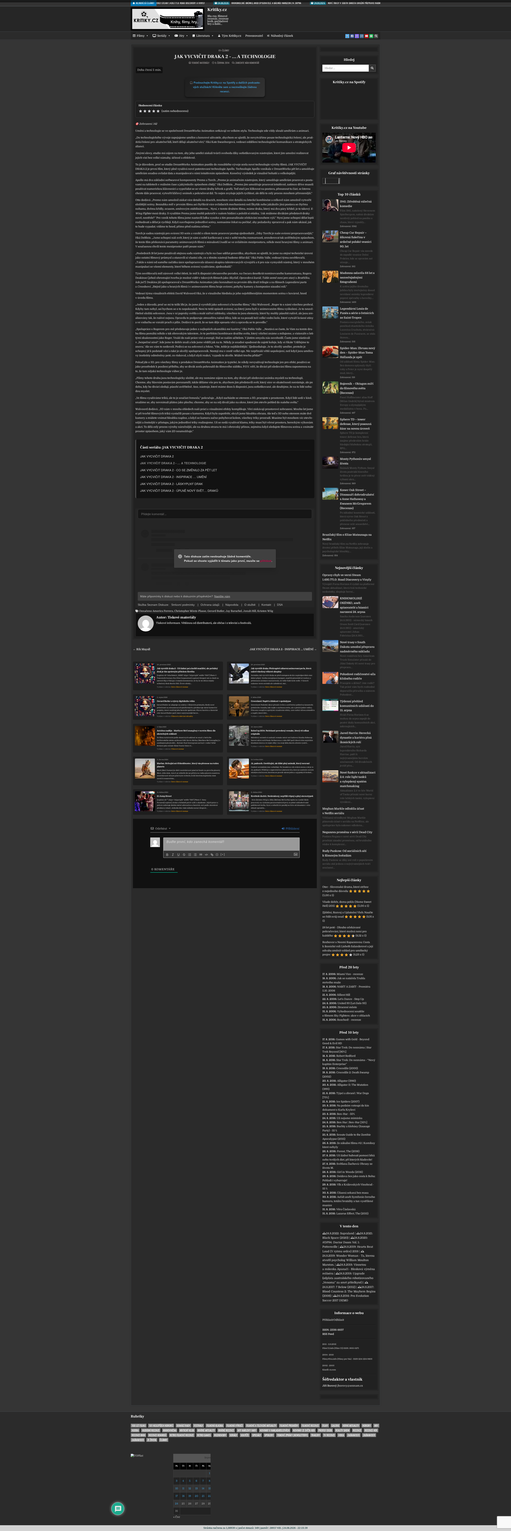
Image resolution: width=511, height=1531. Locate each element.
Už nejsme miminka (349, 1118)
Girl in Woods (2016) (350, 1171)
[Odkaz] (212, 854)
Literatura (203, 35)
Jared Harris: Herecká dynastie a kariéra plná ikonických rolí (356, 737)
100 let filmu (139, 1425)
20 (196, 1495)
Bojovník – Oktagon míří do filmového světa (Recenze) (356, 388)
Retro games (204, 1435)
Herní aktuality (351, 1425)
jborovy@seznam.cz (350, 1385)
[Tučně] (167, 854)
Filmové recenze (177, 749)
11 (183, 1488)
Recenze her (371, 1430)
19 (189, 1495)
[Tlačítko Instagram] (362, 36)
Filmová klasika (215, 1425)
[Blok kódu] (206, 854)
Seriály (161, 35)
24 (176, 1503)
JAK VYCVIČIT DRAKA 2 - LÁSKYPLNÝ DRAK (171, 484)
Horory (366, 1425)
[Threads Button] (357, 36)
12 (189, 1488)
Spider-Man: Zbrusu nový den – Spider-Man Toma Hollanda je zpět (357, 353)
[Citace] (201, 854)
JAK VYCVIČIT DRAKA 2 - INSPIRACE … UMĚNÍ (173, 477)
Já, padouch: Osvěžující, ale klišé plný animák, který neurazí (280, 763)
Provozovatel (254, 35)
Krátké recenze (226, 1430)
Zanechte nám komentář (247, 63)
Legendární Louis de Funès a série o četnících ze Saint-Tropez (357, 313)
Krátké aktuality (206, 1430)
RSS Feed (328, 1333)
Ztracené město (347, 1007)
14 (203, 1488)
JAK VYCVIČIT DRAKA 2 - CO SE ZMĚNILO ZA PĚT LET (178, 470)
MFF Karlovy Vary (247, 1430)
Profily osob (325, 1430)
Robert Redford (346, 1055)
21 (203, 1495)
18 (183, 1495)
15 (209, 1488)
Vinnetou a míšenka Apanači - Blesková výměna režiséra (348, 1269)
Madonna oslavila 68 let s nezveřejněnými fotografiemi (357, 277)
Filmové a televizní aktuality (182, 716)
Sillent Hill (343, 994)
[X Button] (347, 36)
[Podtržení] (178, 854)
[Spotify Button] (371, 36)
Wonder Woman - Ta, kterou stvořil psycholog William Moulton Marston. (348, 1260)
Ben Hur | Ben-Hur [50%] (352, 1122)
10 (176, 1488)
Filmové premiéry (289, 1425)
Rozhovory (220, 1435)
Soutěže (245, 1435)
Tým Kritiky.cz (231, 35)
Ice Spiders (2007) (347, 1101)
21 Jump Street (164, 796)
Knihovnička (169, 1430)
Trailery (315, 1435)
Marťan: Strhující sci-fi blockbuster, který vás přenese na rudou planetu (188, 765)
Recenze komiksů (157, 1435)
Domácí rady (183, 1425)
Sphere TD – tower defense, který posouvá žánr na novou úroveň (355, 424)
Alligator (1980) (346, 1080)
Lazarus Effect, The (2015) (352, 1213)
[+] (223, 854)
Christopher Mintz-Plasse (190, 610)
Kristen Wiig (265, 610)
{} (217, 854)
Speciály (256, 1435)
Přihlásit (327, 1319)
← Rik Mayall (141, 649)
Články (225, 50)
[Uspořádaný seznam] (189, 854)
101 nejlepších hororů (161, 1425)
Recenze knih (138, 1435)
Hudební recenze (150, 1430)
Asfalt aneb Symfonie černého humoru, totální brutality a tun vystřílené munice (348, 1201)
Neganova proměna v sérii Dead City (347, 832)
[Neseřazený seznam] (195, 854)
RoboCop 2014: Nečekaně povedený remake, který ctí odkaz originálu (280, 732)
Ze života (151, 1440)
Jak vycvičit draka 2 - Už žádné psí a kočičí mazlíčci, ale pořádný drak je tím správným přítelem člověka (187, 670)
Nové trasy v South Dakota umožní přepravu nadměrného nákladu (357, 647)
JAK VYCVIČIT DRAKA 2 (157, 456)
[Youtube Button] (366, 36)
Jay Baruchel (234, 610)
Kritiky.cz (217, 9)
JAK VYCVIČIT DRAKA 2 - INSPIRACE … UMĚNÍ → (283, 649)
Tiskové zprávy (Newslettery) (292, 1435)
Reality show (342, 1430)
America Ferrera (163, 610)
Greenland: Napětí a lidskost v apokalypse (271, 701)
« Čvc (176, 1516)
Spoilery (268, 1435)
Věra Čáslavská (346, 1209)
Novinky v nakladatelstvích (274, 1430)
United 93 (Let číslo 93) (352, 1003)
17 (176, 1495)
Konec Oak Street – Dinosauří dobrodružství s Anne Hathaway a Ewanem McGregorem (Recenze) (357, 499)
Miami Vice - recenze (350, 974)
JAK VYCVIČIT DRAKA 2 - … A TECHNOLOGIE (224, 56)
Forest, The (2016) (348, 1151)
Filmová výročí (235, 1425)
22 (209, 1495)
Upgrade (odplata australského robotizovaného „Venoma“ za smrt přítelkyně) (347, 1278)
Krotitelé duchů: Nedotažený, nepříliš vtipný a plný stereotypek (282, 796)
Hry (181, 35)
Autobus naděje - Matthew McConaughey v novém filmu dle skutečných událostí (186, 732)
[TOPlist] (137, 1455)
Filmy (141, 35)
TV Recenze (329, 1435)
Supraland (347, 1233)
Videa (341, 1435)
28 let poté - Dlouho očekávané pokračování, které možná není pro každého (344, 931)
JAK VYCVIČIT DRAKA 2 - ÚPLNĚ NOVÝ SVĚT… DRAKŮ (179, 490)
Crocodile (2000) (347, 1068)
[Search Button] (376, 36)
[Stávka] (184, 854)
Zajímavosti (353, 1435)
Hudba (135, 1430)
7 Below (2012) (346, 1287)
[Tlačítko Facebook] (352, 36)
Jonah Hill (249, 610)
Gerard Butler (215, 610)
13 (196, 1488)
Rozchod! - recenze (349, 1019)
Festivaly (198, 1425)
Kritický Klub (187, 1430)
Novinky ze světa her (304, 1430)
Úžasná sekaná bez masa (352, 1192)
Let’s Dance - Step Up (351, 999)
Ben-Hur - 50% (346, 1113)
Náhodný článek (282, 35)
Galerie (335, 1425)
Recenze (357, 1430)
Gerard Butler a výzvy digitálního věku (176, 701)
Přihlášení (292, 828)
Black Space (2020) (335, 1237)
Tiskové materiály (200, 63)
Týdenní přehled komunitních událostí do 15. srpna (357, 706)
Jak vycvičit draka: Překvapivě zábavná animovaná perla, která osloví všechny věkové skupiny (281, 670)
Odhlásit (339, 1319)
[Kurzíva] (173, 854)
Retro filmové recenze (179, 687)
